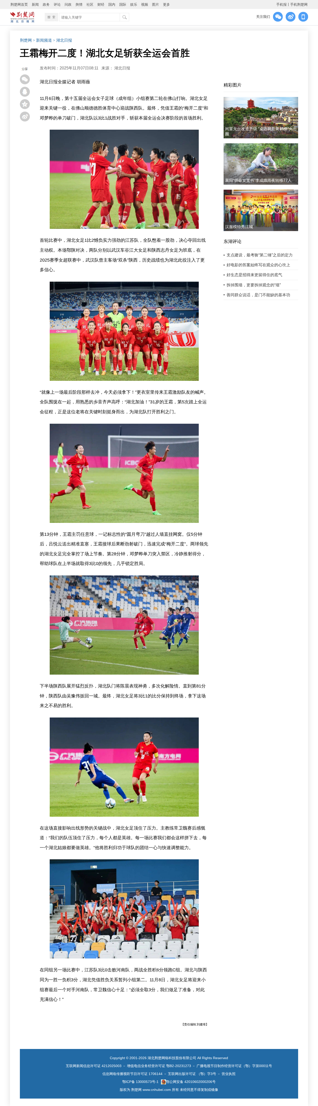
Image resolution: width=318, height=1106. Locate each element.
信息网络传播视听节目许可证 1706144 (132, 1074)
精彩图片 (232, 85)
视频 (144, 4)
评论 (57, 4)
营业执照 (229, 1074)
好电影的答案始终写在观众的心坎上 (258, 265)
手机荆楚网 (299, 4)
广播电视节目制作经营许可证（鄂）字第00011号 (234, 1066)
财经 (100, 4)
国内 (111, 4)
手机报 (281, 4)
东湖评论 (232, 241)
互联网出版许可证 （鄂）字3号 (192, 1074)
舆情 (79, 4)
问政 (68, 4)
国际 (122, 4)
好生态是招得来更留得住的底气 (254, 275)
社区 (89, 4)
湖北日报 (122, 68)
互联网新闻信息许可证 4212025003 (93, 1066)
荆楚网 (26, 40)
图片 (155, 4)
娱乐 (133, 4)
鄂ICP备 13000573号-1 (140, 1082)
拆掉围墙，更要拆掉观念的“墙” (254, 285)
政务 (46, 4)
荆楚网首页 (19, 4)
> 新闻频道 (42, 40)
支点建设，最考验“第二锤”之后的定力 (260, 255)
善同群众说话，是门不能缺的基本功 (258, 295)
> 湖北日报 (62, 40)
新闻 (35, 4)
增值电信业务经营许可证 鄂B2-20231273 (159, 1066)
